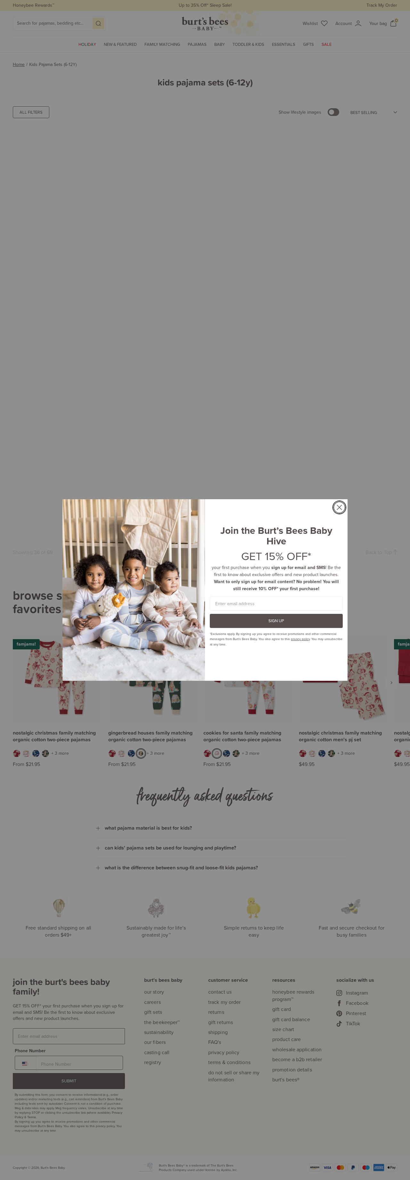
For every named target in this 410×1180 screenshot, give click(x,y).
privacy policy (300, 639)
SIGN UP (276, 620)
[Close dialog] (339, 507)
